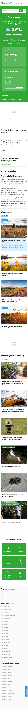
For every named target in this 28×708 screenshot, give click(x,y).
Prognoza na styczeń (6, 666)
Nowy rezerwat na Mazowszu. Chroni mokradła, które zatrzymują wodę (12, 521)
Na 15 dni (19, 99)
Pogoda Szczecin (5, 645)
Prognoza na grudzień (6, 699)
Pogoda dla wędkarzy (6, 598)
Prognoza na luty (5, 669)
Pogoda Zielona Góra (6, 657)
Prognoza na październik (7, 693)
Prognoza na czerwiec (6, 681)
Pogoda (19, 3)
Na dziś (4, 99)
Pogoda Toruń (4, 648)
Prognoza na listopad (6, 696)
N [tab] (6, 142)
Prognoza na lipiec (5, 684)
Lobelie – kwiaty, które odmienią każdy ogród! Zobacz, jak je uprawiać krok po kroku (12, 383)
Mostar (3, 150)
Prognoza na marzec (6, 672)
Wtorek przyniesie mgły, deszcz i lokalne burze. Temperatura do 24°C (13, 300)
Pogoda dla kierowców (7, 595)
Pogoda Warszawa (6, 651)
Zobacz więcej (4, 215)
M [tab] (4, 142)
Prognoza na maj (5, 678)
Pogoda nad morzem (6, 592)
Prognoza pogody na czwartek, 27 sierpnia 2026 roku (13, 241)
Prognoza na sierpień (6, 687)
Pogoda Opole (4, 636)
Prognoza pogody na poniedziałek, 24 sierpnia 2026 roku (12, 326)
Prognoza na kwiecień (6, 675)
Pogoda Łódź (4, 627)
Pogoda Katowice (5, 618)
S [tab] (17, 142)
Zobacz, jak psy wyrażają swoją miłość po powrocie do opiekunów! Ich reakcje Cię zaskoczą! (13, 411)
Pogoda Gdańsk (5, 612)
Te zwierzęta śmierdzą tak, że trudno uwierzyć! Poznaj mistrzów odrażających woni (13, 439)
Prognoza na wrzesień (6, 690)
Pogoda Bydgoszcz (6, 609)
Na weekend (11, 99)
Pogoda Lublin (4, 630)
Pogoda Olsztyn (5, 633)
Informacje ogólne (6, 164)
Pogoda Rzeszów (5, 642)
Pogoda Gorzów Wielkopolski (8, 615)
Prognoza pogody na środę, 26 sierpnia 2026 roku (12, 274)
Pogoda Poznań (5, 639)
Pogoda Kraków (5, 624)
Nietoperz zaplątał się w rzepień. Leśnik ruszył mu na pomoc (12, 495)
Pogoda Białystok (5, 606)
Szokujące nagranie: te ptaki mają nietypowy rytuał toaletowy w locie (11, 467)
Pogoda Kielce (4, 621)
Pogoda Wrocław (5, 654)
